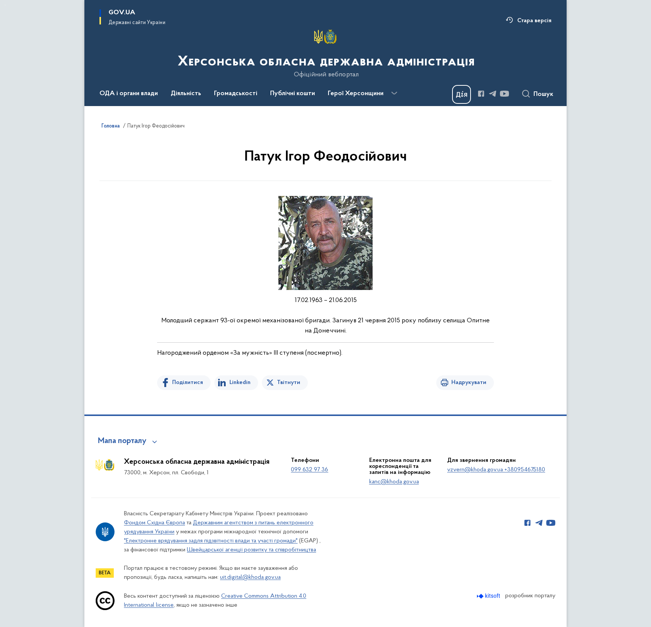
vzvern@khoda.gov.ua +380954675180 (496, 470)
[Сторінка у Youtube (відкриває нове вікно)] (504, 93)
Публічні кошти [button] (292, 93)
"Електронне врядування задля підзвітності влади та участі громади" (211, 541)
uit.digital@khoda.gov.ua (250, 577)
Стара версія (534, 21)
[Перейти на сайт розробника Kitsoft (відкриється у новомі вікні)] (489, 596)
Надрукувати (468, 383)
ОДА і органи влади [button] (128, 93)
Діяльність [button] (186, 93)
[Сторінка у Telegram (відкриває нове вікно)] (492, 93)
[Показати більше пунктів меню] (394, 93)
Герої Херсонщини (356, 93)
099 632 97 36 (309, 470)
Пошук (543, 94)
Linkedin (240, 383)
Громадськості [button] (235, 93)
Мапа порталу (122, 441)
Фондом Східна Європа (154, 523)
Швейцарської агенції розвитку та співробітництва (251, 550)
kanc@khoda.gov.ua (394, 482)
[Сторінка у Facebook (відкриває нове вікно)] (481, 93)
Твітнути (288, 383)
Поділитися (187, 383)
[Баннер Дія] (461, 94)
